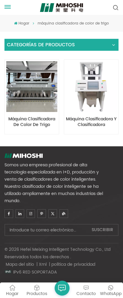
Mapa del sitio (20, 264)
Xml (43, 264)
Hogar (24, 23)
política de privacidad (73, 264)
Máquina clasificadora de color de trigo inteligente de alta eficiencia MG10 (31, 122)
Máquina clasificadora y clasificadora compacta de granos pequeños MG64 (91, 122)
